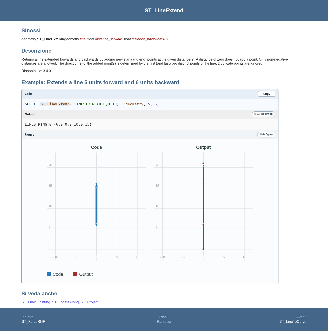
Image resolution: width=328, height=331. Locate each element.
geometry (134, 104)
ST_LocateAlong (65, 302)
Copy (266, 94)
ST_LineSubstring (35, 302)
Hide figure (266, 134)
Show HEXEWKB (263, 114)
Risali (163, 317)
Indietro (27, 317)
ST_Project (89, 302)
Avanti (301, 317)
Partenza (164, 321)
